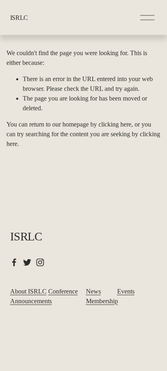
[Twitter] (27, 262)
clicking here (114, 124)
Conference (63, 291)
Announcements (31, 301)
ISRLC (19, 17)
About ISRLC (28, 291)
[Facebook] (14, 262)
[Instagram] (40, 262)
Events (126, 291)
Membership (102, 301)
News (93, 291)
